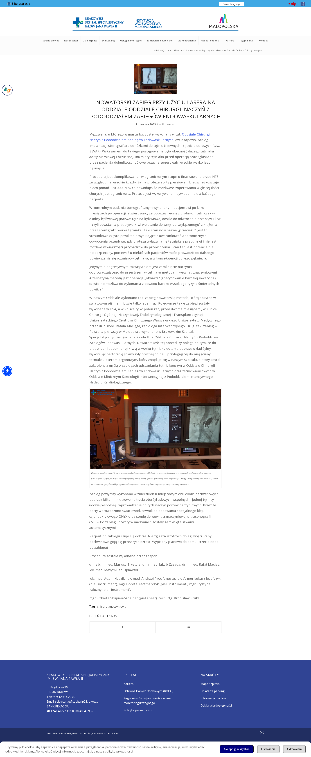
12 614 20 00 (66, 697)
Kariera (129, 684)
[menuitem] (292, 4)
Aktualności (168, 124)
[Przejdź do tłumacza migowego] (7, 90)
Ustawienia (268, 749)
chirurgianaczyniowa (111, 606)
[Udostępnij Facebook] (122, 627)
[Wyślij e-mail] (189, 627)
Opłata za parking (212, 691)
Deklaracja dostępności (216, 705)
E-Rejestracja (20, 4)
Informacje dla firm (213, 698)
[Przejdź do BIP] (292, 5)
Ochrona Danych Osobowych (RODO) (148, 691)
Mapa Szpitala (210, 684)
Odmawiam (294, 749)
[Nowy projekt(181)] (155, 79)
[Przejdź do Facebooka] (303, 5)
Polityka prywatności (138, 710)
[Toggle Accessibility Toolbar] (7, 371)
